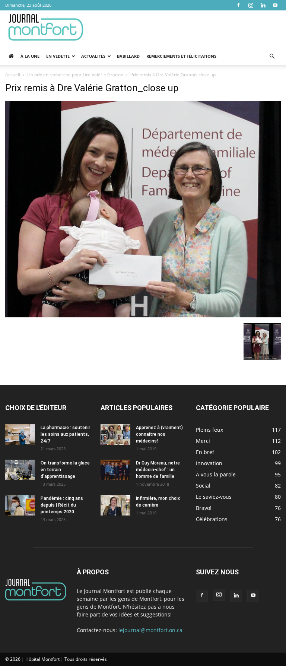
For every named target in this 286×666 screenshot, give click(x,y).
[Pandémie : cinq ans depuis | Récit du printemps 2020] (20, 505)
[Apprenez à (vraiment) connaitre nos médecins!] (115, 434)
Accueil (12, 75)
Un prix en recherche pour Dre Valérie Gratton (75, 75)
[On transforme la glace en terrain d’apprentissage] (20, 470)
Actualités (93, 56)
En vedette (58, 56)
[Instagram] (250, 5)
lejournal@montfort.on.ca (150, 630)
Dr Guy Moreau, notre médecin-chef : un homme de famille (158, 469)
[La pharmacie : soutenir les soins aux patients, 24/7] (20, 434)
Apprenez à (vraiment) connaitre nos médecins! (159, 434)
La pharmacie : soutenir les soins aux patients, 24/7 (65, 434)
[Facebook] (238, 5)
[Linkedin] (262, 5)
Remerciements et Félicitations (181, 56)
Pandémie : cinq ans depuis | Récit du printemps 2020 (62, 505)
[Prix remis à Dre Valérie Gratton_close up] (143, 315)
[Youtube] (275, 5)
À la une (29, 56)
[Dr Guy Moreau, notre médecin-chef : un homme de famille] (115, 470)
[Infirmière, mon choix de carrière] (115, 505)
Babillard (128, 56)
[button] (272, 56)
